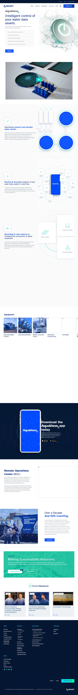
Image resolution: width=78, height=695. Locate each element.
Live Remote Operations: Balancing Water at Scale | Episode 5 (37, 608)
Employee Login (68, 680)
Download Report (15, 571)
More (6, 615)
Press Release (30, 571)
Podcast (8, 593)
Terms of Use (14, 689)
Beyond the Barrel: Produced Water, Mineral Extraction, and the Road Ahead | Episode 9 (13, 609)
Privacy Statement (8, 689)
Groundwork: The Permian (62, 607)
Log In (9, 51)
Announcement (57, 593)
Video (62, 593)
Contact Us (69, 6)
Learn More (49, 540)
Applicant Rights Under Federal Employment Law (25, 689)
